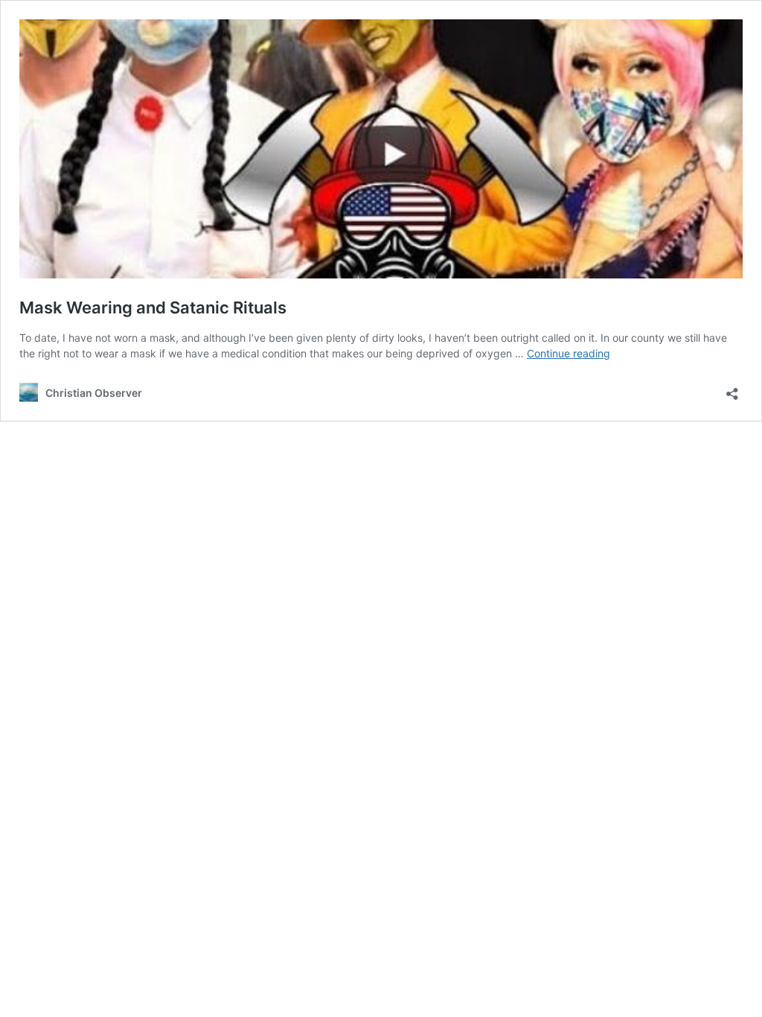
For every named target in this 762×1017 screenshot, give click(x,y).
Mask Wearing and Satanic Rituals (152, 307)
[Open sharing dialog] (732, 389)
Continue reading (568, 353)
